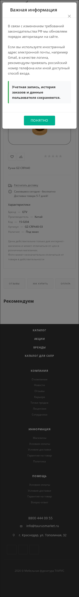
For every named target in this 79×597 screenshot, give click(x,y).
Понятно (39, 120)
